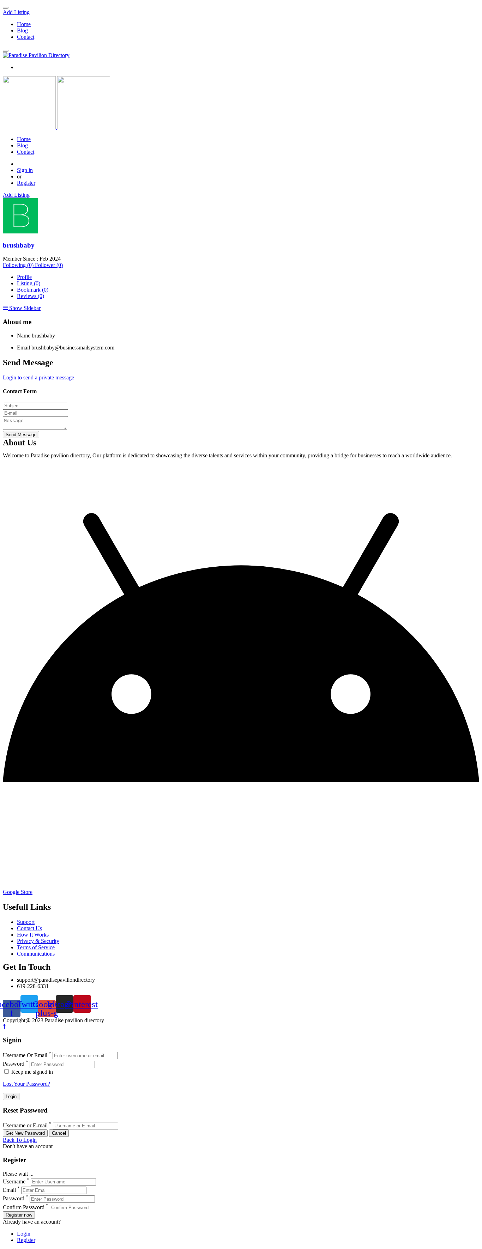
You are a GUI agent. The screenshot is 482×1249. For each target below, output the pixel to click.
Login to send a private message (38, 377)
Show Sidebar (24, 308)
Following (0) (19, 265)
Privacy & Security (38, 941)
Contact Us (29, 928)
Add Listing (16, 12)
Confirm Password (23, 1207)
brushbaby (19, 245)
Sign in (25, 170)
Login (23, 1234)
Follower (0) (49, 265)
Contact (25, 37)
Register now (19, 1215)
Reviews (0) (30, 296)
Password (13, 1064)
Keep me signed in (31, 1072)
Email (23, 348)
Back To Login (20, 1140)
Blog (22, 30)
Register (26, 183)
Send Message (21, 434)
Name (23, 336)
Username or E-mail (25, 1125)
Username (14, 1181)
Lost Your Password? (26, 1084)
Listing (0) (28, 283)
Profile (24, 277)
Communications (36, 954)
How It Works (33, 935)
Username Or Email (25, 1055)
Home (24, 24)
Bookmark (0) (32, 290)
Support (26, 922)
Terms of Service (36, 947)
